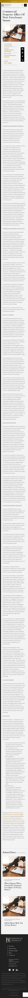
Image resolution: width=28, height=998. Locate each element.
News (10, 953)
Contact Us (12, 955)
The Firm (11, 946)
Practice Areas (12, 948)
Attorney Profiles (13, 951)
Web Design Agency (14, 995)
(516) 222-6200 (13, 964)
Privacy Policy (14, 993)
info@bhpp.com (13, 966)
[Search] (22, 5)
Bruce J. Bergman (8, 63)
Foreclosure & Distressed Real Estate (10, 56)
